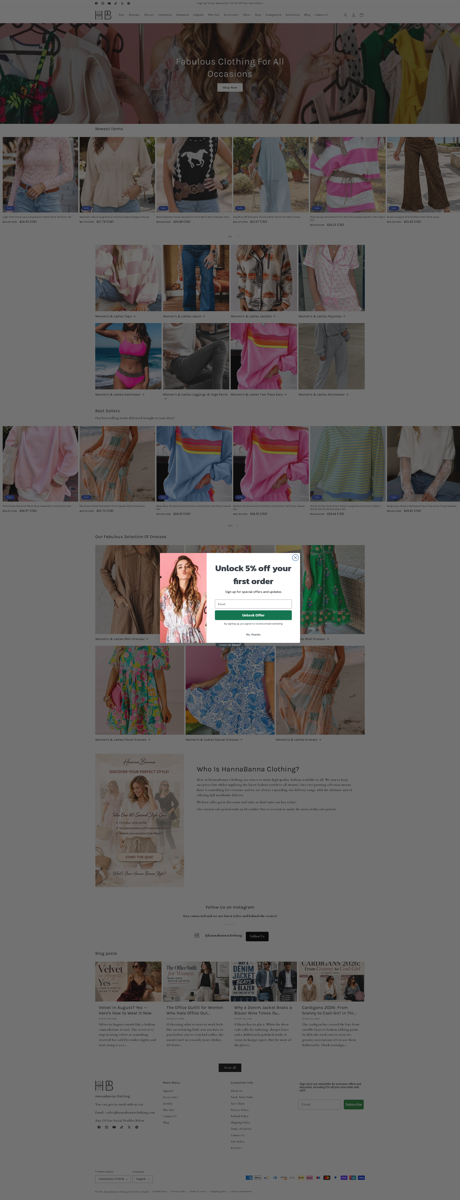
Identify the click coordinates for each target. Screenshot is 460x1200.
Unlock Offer (253, 615)
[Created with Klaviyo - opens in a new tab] (230, 645)
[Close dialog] (295, 557)
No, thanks (253, 634)
